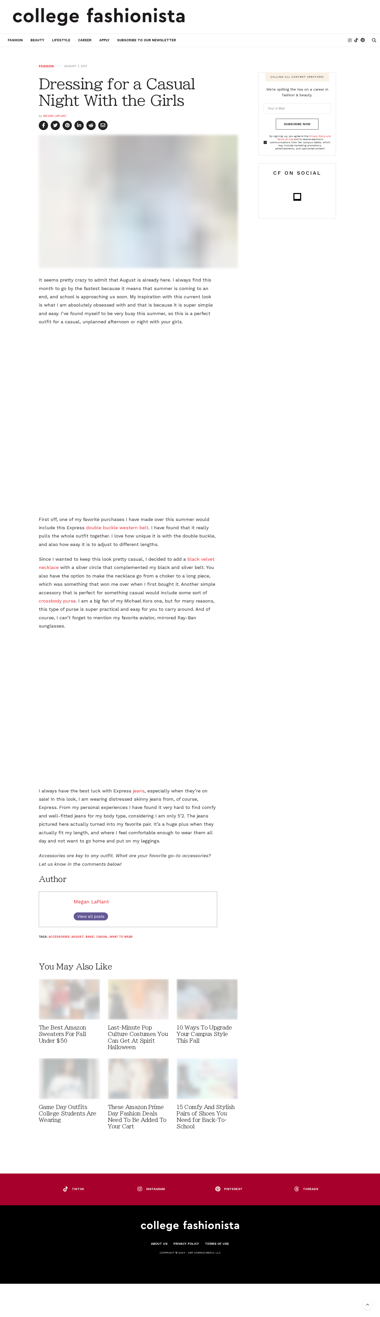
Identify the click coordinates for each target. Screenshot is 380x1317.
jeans (138, 790)
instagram (155, 1189)
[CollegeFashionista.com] (99, 17)
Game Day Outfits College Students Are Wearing (67, 1113)
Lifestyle (61, 40)
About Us (159, 1244)
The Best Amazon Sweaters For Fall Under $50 (62, 1034)
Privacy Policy (186, 1244)
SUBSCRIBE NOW (297, 124)
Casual (102, 936)
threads (310, 1189)
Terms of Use (217, 1244)
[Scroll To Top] (367, 1304)
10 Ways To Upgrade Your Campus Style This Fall (204, 1034)
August (77, 936)
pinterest (233, 1189)
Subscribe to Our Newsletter (146, 40)
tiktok (78, 1189)
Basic (90, 936)
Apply (104, 40)
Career (85, 40)
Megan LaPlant (55, 116)
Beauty (37, 40)
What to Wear (121, 936)
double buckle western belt (117, 527)
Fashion (15, 40)
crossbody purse (57, 601)
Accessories (59, 936)
